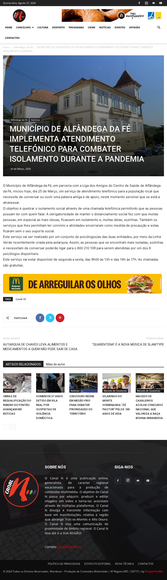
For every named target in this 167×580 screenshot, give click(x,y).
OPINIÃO (134, 27)
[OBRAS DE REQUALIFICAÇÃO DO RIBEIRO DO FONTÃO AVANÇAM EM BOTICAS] (17, 383)
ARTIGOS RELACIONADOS (23, 364)
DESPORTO (58, 27)
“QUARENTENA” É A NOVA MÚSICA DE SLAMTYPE (128, 344)
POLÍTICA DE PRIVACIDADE (64, 564)
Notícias (35, 119)
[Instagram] (146, 3)
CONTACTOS (12, 37)
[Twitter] (50, 318)
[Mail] (153, 3)
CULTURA (42, 27)
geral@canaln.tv (69, 547)
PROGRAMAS (76, 27)
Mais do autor (55, 364)
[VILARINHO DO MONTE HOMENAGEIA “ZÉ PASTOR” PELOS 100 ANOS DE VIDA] (116, 383)
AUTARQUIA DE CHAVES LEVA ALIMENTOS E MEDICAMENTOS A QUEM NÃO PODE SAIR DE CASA (40, 347)
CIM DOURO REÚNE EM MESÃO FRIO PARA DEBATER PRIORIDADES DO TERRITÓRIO (81, 405)
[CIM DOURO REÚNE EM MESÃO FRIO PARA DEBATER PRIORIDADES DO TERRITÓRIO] (83, 383)
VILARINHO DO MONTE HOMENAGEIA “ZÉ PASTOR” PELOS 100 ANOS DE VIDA (116, 405)
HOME (8, 27)
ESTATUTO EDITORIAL (97, 564)
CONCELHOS (23, 27)
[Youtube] (160, 3)
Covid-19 (21, 299)
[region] (113, 15)
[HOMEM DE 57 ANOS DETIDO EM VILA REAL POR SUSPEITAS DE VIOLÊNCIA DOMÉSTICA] (50, 383)
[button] (159, 27)
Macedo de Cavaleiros (115, 390)
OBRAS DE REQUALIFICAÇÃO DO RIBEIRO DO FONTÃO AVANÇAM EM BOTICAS (17, 405)
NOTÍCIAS (105, 27)
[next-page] (12, 426)
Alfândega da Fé (23, 47)
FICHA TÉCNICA (124, 564)
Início (6, 47)
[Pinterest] (60, 318)
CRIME (91, 27)
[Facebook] (139, 3)
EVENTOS (120, 27)
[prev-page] (5, 426)
